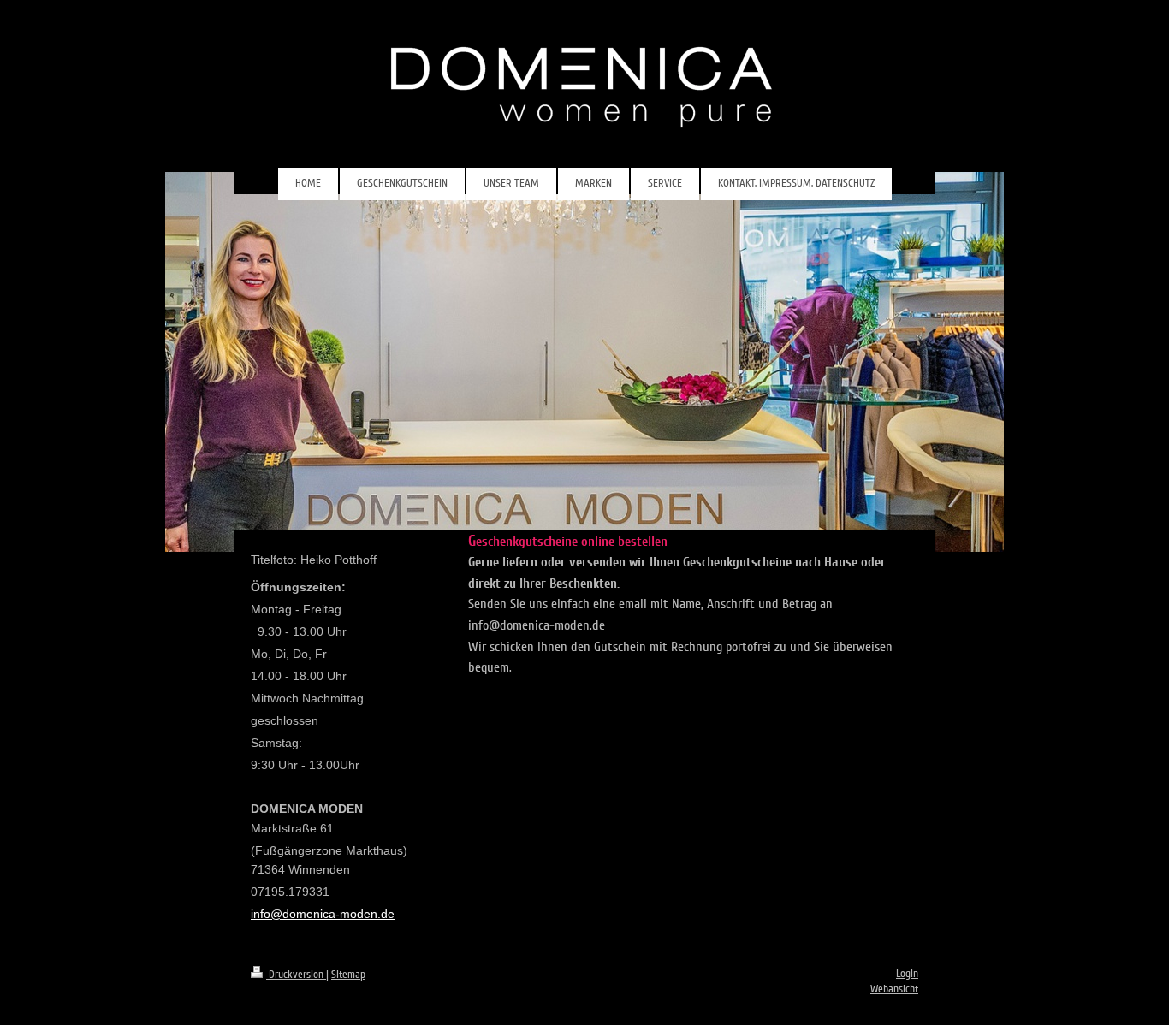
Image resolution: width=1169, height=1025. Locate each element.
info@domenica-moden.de (323, 914)
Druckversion (296, 974)
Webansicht (894, 989)
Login (907, 974)
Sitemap (348, 974)
